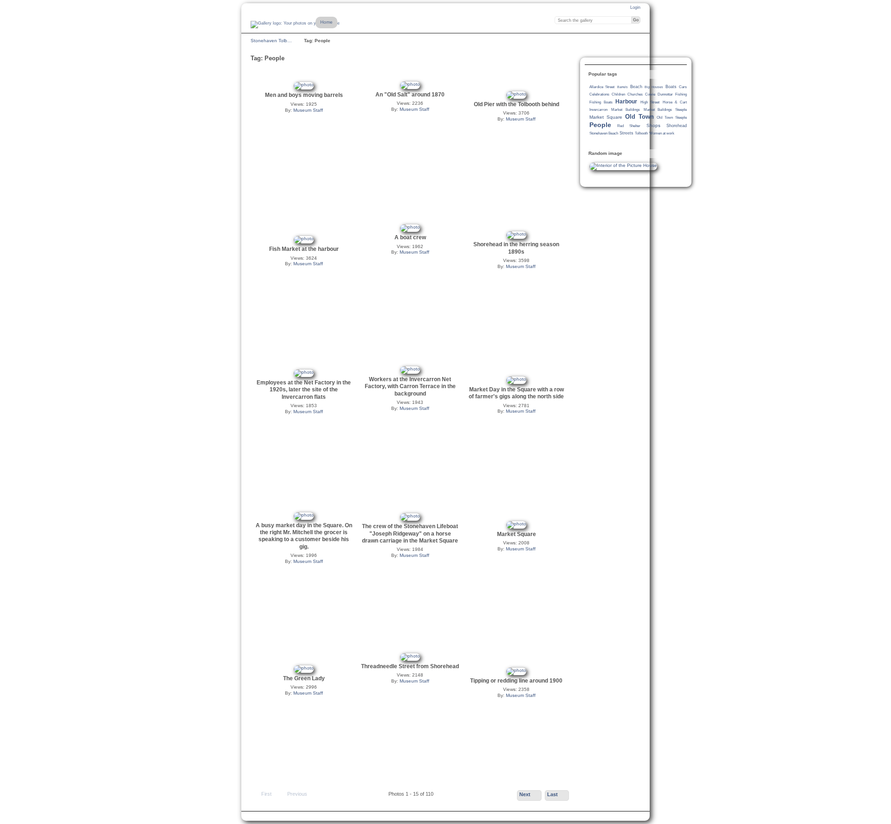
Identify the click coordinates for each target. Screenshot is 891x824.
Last (552, 794)
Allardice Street (601, 87)
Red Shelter (628, 126)
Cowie (650, 94)
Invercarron (598, 110)
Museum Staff (308, 110)
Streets (626, 133)
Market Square (605, 117)
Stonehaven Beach (603, 133)
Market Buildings (625, 110)
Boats (671, 86)
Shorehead (676, 125)
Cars (683, 87)
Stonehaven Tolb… (271, 40)
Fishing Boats (601, 102)
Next (524, 794)
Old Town (639, 116)
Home (326, 22)
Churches (635, 94)
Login (635, 7)
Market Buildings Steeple (665, 110)
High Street (650, 102)
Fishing (681, 94)
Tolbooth (641, 133)
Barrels (622, 87)
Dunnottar (665, 94)
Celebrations (599, 94)
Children (618, 94)
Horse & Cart (675, 102)
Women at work (661, 133)
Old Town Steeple (672, 117)
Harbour (626, 101)
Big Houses (654, 87)
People (600, 124)
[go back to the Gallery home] (295, 24)
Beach (636, 86)
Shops (653, 125)
